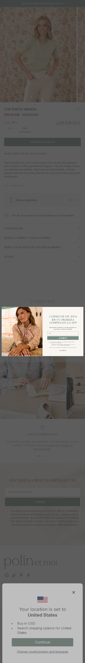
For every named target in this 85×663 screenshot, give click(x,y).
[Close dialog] (81, 309)
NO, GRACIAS (63, 350)
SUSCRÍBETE (63, 338)
